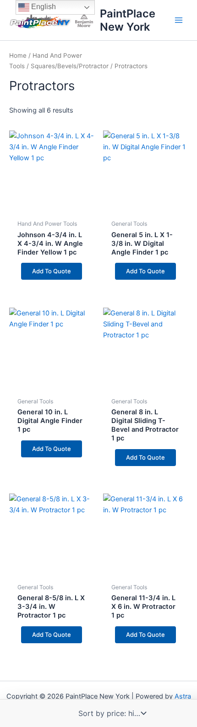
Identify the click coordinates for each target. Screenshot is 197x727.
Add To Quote (51, 271)
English (42, 7)
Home (18, 55)
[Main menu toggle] (179, 20)
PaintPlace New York (127, 20)
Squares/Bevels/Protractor (70, 66)
